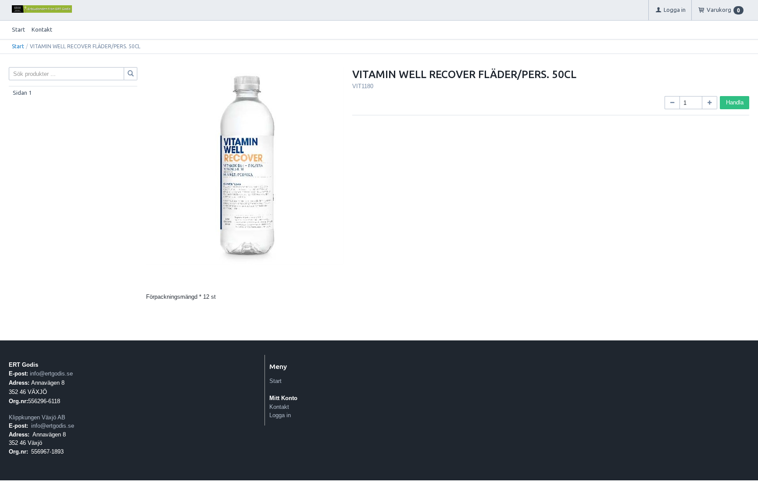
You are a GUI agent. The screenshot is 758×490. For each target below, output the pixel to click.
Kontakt (42, 29)
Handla (735, 102)
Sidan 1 (22, 92)
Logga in (280, 415)
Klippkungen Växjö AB (37, 417)
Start (18, 29)
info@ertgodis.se (51, 373)
